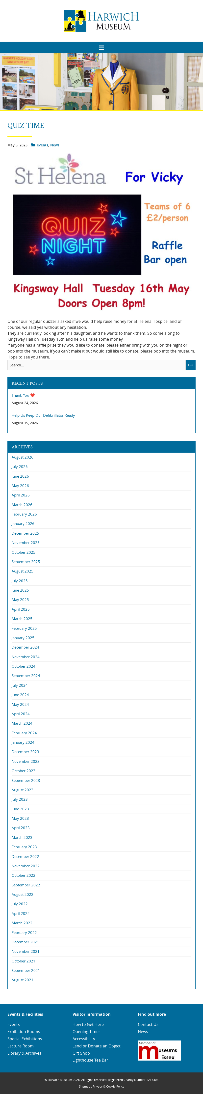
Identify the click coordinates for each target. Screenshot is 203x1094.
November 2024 (26, 656)
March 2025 (22, 618)
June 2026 (20, 476)
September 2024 (26, 675)
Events (13, 1024)
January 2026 (23, 523)
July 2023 (20, 799)
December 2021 (25, 941)
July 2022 (20, 903)
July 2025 (20, 580)
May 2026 (20, 485)
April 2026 (21, 494)
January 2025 (23, 637)
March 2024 (22, 723)
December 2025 (25, 533)
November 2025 (26, 542)
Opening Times (87, 1031)
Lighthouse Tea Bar (90, 1060)
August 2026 (22, 457)
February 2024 (24, 732)
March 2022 (22, 922)
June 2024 (20, 694)
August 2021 (22, 979)
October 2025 (23, 552)
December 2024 (25, 647)
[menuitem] (101, 46)
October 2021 (23, 960)
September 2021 (26, 970)
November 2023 (26, 761)
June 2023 (20, 808)
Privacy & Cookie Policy (108, 1086)
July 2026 (20, 466)
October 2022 (23, 875)
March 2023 (22, 837)
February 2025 (24, 628)
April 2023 (21, 827)
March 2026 (22, 504)
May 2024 (20, 704)
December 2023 (25, 751)
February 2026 (24, 514)
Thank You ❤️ (23, 395)
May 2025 (20, 599)
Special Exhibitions (24, 1038)
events (42, 145)
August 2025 (22, 571)
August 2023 (22, 789)
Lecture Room (20, 1046)
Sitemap (84, 1086)
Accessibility (84, 1038)
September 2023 (26, 780)
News (54, 145)
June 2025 (20, 590)
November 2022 (26, 865)
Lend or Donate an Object (97, 1046)
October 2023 (23, 770)
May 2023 (20, 818)
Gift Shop (81, 1053)
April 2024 (21, 713)
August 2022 (22, 894)
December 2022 (25, 856)
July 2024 (20, 685)
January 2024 (23, 742)
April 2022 (21, 913)
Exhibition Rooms (23, 1031)
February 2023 (24, 846)
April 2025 (21, 609)
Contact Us (148, 1024)
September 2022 (26, 884)
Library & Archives (24, 1053)
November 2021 (26, 951)
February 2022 (24, 932)
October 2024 (23, 666)
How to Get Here (88, 1024)
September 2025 (26, 561)
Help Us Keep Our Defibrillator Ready (43, 415)
